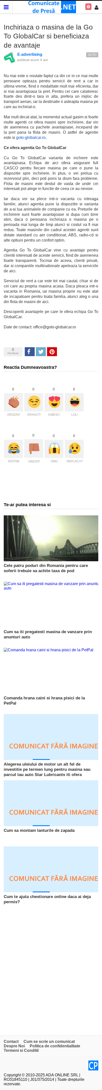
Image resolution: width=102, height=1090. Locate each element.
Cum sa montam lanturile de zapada (39, 830)
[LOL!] (74, 402)
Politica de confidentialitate (55, 1046)
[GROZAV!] (13, 402)
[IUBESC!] (54, 402)
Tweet (40, 351)
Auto (92, 55)
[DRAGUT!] (33, 402)
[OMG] (54, 449)
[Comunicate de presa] (51, 6)
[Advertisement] (51, 969)
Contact (11, 1041)
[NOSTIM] (13, 449)
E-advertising (29, 54)
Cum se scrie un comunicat (49, 1041)
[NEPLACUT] (74, 449)
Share (29, 351)
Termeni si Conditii (21, 1050)
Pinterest (52, 351)
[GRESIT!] (33, 448)
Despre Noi (14, 1046)
